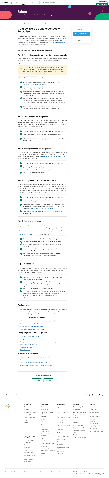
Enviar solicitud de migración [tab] (27, 78)
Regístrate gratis (102, 4)
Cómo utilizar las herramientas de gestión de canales (36, 365)
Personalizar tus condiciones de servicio (32, 329)
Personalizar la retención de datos (30, 344)
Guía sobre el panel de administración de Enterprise (35, 357)
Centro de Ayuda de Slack (25, 23)
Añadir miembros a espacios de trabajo (31, 326)
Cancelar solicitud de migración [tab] (48, 78)
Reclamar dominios (26, 347)
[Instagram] (89, 395)
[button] (37, 380)
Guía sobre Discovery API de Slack (30, 336)
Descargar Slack (9, 472)
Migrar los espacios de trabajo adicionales (32, 321)
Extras (35, 23)
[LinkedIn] (86, 395)
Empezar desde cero (79, 38)
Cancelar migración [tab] (43, 234)
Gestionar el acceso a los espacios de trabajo (33, 362)
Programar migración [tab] (26, 234)
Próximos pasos (78, 40)
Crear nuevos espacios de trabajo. (30, 324)
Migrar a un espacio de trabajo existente (80, 34)
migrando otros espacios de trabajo (53, 73)
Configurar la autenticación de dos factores (33, 339)
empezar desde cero (59, 42)
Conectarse (81, 2)
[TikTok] (103, 395)
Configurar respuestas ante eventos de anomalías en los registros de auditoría (43, 342)
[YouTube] (99, 395)
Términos (26, 472)
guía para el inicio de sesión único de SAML (41, 208)
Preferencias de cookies (36, 472)
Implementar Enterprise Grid (45, 23)
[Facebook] (93, 395)
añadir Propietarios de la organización (53, 156)
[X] (96, 395)
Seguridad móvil (25, 350)
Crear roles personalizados (28, 360)
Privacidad (19, 472)
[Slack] (7, 434)
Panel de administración (33, 291)
